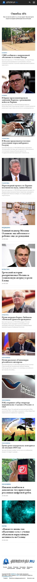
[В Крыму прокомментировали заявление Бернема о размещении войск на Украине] (18, 81)
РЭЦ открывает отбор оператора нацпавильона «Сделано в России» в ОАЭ (18, 404)
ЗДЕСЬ (18, 575)
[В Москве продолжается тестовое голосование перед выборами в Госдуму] (18, 124)
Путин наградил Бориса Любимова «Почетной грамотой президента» (17, 318)
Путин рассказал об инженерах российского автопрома (15, 361)
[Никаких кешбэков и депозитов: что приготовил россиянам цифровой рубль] (18, 470)
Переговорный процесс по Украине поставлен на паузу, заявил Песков (17, 186)
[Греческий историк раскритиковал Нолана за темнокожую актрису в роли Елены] (18, 255)
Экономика (6, 357)
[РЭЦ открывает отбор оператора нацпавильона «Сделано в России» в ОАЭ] (18, 386)
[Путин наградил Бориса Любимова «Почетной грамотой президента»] (18, 301)
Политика (5, 138)
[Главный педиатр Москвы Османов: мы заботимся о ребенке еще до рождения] (18, 213)
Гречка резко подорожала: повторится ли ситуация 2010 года (18, 446)
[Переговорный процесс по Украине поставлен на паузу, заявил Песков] (18, 169)
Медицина (6, 227)
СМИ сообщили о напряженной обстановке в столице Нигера (16, 56)
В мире (4, 52)
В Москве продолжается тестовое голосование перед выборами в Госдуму (16, 143)
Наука (4, 526)
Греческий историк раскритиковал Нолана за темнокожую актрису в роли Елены (17, 276)
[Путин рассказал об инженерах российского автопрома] (18, 343)
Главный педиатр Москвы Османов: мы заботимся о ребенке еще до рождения (15, 233)
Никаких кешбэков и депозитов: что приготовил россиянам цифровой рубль (16, 490)
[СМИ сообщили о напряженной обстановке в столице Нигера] (18, 39)
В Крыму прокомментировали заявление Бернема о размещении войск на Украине (16, 100)
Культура (5, 269)
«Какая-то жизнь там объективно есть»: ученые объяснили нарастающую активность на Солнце (16, 533)
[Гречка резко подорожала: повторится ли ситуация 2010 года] (18, 429)
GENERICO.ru (14, 574)
